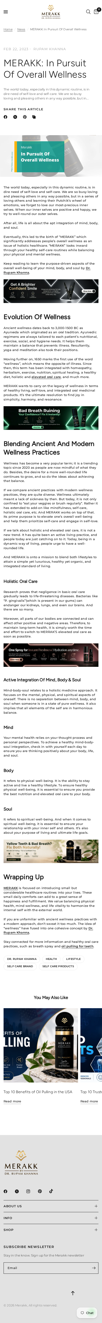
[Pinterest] (43, 1191)
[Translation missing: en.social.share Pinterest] (26, 117)
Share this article (23, 109)
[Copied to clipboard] (35, 117)
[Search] (88, 12)
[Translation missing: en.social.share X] (16, 117)
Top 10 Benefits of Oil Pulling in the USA (38, 1092)
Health (51, 959)
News (21, 29)
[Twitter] (20, 1191)
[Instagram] (31, 1191)
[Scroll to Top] (73, 1285)
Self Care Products (58, 966)
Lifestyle (73, 959)
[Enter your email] (93, 1268)
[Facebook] (9, 1191)
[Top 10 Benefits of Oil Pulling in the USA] (41, 1045)
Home (8, 29)
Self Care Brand (20, 966)
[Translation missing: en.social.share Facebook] (6, 117)
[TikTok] (54, 1191)
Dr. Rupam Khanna (22, 959)
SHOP (9, 1230)
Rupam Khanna (49, 49)
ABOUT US (13, 1206)
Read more (12, 1101)
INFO (8, 1218)
